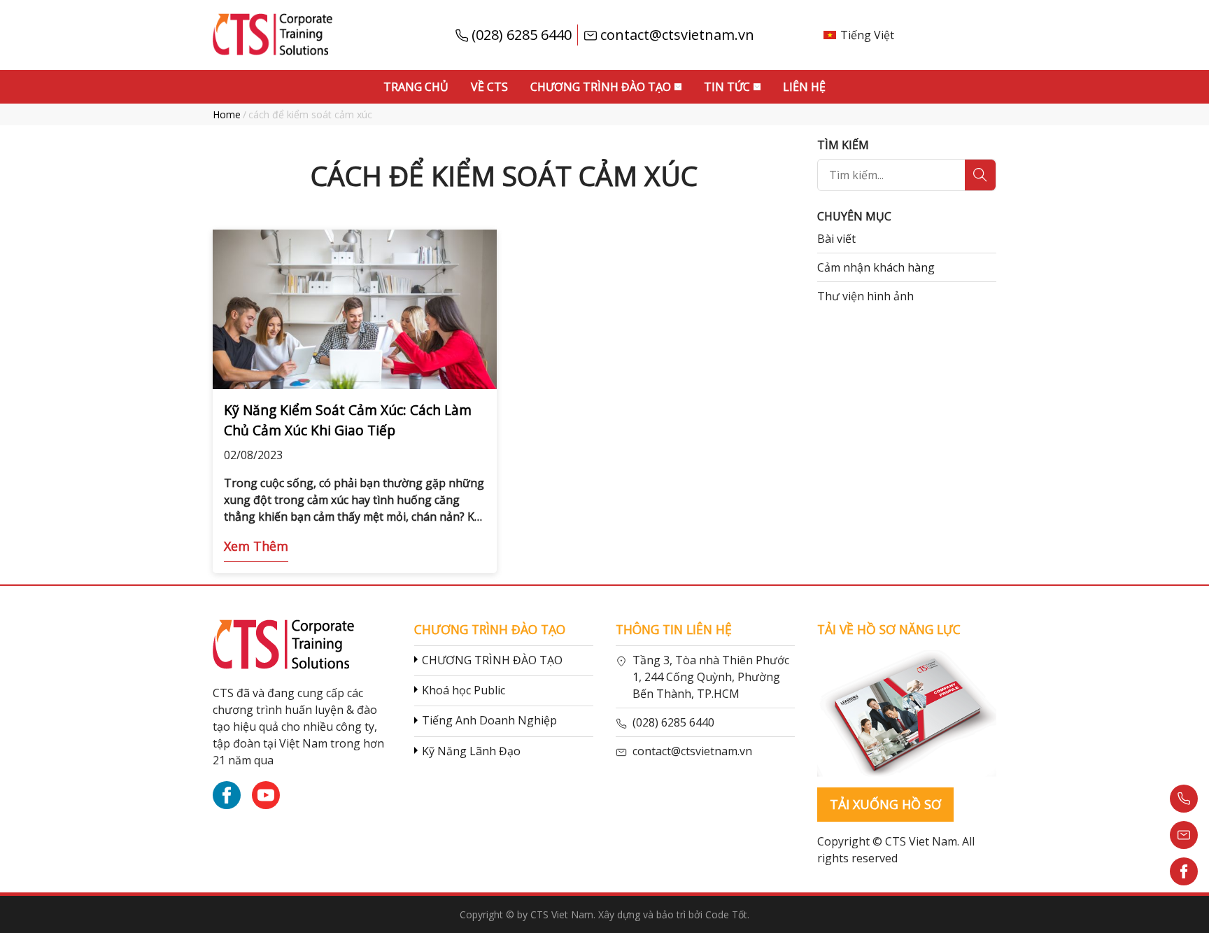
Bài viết (836, 238)
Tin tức (727, 86)
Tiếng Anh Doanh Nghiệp (489, 720)
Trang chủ (415, 86)
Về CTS (489, 86)
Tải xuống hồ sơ (885, 804)
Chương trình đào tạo (600, 86)
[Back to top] (1184, 908)
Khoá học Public (463, 690)
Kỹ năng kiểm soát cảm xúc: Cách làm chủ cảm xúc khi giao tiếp (348, 420)
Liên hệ (804, 86)
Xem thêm (256, 546)
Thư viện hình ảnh (865, 296)
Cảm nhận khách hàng (876, 267)
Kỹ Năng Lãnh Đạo (471, 751)
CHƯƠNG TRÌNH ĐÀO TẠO (492, 660)
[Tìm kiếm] (980, 175)
